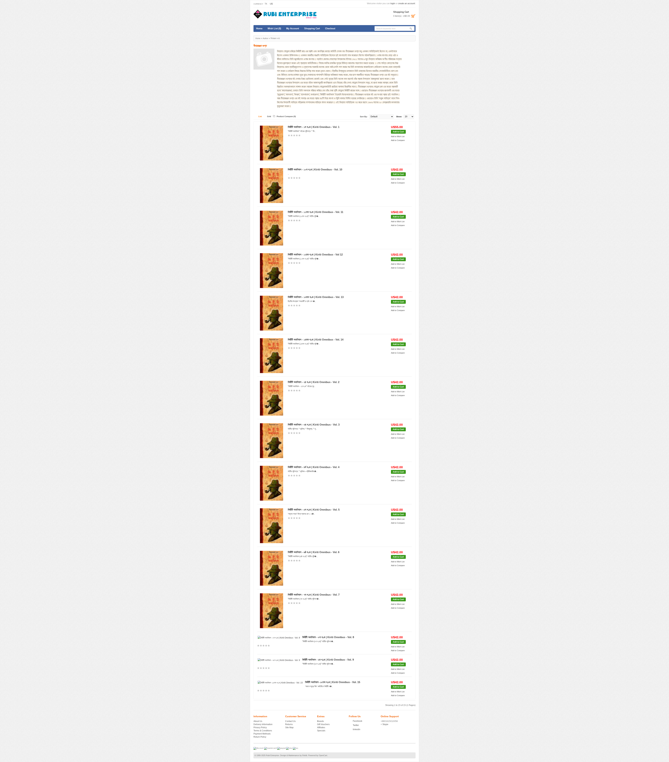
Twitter (356, 725)
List (260, 116)
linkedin (356, 729)
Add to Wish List (398, 136)
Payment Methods (262, 734)
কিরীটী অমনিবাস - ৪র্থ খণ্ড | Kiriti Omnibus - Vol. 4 (313, 467)
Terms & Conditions (262, 730)
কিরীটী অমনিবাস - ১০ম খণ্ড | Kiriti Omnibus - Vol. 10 (315, 169)
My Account (292, 28)
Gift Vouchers (323, 724)
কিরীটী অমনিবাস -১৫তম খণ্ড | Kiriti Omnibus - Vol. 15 (332, 682)
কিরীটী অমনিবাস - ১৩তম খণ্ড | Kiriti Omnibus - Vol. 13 (316, 297)
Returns (289, 724)
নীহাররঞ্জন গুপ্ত (275, 38)
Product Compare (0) (286, 116)
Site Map (289, 727)
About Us (257, 721)
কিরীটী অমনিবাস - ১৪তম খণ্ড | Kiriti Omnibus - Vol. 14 (315, 339)
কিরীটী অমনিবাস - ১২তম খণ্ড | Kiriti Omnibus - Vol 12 (315, 254)
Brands (320, 721)
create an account (406, 3)
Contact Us (290, 721)
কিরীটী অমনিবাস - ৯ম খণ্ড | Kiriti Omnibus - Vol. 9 (328, 659)
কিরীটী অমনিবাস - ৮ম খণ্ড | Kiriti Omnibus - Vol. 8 (328, 637)
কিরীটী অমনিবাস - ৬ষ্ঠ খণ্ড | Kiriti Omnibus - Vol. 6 (313, 552)
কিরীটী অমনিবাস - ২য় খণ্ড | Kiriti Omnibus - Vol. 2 (313, 382)
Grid (269, 116)
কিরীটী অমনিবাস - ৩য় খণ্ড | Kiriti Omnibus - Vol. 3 (314, 424)
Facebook (357, 721)
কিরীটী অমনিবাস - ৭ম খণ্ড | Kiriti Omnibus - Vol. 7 (314, 594)
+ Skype (384, 724)
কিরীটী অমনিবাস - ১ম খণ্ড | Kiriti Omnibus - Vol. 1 (313, 126)
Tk (266, 4)
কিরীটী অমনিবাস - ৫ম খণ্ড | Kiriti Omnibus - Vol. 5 (314, 509)
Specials (321, 730)
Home (259, 28)
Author (265, 38)
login (392, 3)
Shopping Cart (312, 28)
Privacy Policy (260, 727)
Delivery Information (262, 724)
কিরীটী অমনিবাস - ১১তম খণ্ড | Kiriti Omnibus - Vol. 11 (315, 211)
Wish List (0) (274, 28)
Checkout (330, 28)
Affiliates (321, 727)
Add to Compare (398, 140)
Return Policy (259, 737)
